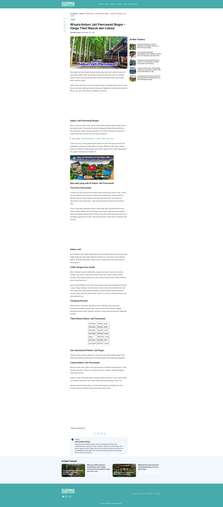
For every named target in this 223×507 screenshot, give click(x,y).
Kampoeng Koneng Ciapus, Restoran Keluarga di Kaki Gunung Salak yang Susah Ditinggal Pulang (148, 77)
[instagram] (66, 496)
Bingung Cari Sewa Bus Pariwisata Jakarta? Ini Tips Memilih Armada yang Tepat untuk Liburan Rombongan (148, 61)
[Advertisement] (99, 106)
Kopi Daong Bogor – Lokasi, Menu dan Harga (97, 138)
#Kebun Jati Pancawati (78, 428)
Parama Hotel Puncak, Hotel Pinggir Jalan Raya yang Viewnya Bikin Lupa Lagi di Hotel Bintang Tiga (149, 69)
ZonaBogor (74, 13)
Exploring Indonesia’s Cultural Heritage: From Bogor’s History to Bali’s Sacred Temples (147, 45)
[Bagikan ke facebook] (65, 24)
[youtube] (63, 496)
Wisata (81, 13)
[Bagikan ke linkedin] (65, 31)
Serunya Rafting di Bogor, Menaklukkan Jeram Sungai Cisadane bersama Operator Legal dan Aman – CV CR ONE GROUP (149, 53)
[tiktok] (70, 496)
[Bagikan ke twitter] (65, 21)
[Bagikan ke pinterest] (65, 27)
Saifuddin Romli (75, 32)
